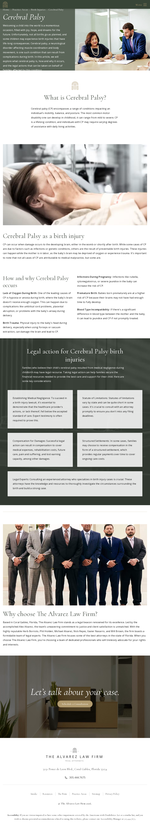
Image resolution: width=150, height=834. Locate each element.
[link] (75, 777)
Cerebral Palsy (56, 9)
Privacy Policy (112, 793)
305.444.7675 (129, 818)
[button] (145, 4)
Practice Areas (20, 9)
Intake (34, 793)
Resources (47, 793)
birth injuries (45, 38)
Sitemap (96, 793)
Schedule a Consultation (75, 704)
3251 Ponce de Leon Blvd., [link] (75, 769)
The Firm (62, 793)
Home (6, 9)
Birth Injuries (38, 9)
